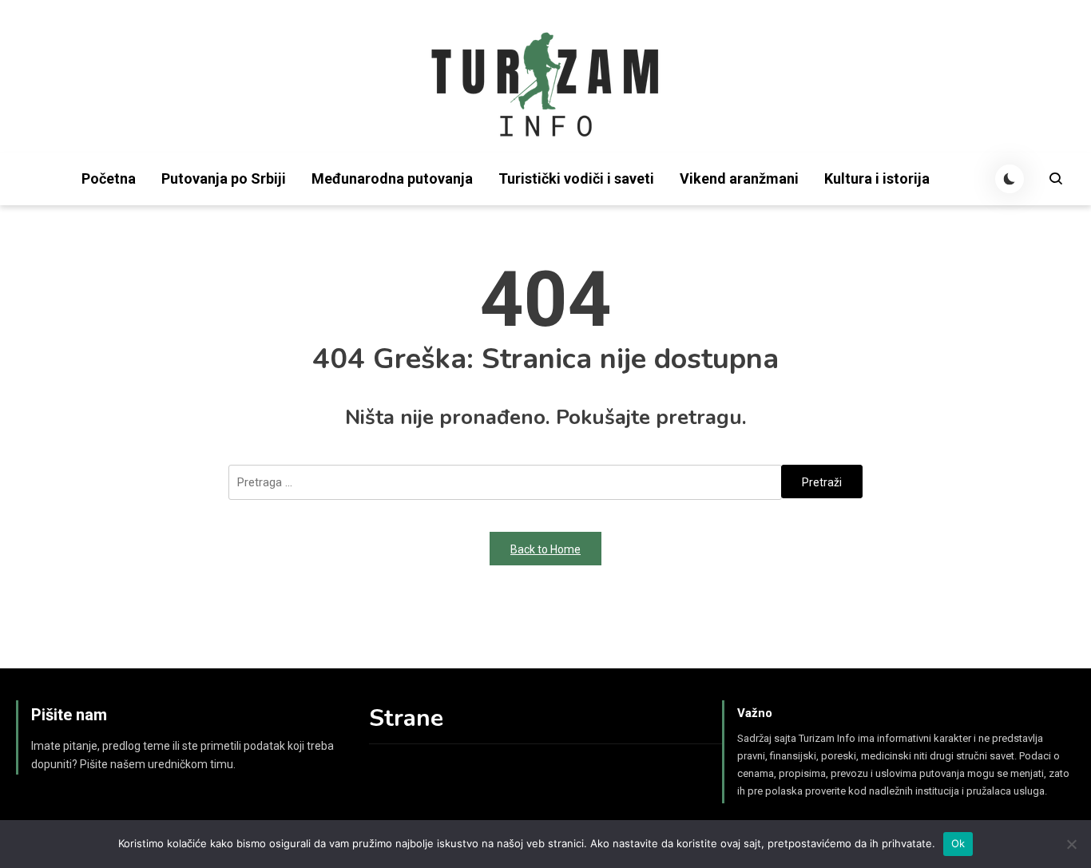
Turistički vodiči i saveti (576, 178)
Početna (108, 178)
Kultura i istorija (877, 178)
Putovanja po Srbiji (223, 178)
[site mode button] (1009, 178)
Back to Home (545, 549)
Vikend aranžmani (739, 178)
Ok (958, 843)
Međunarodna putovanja (392, 178)
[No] (1071, 844)
